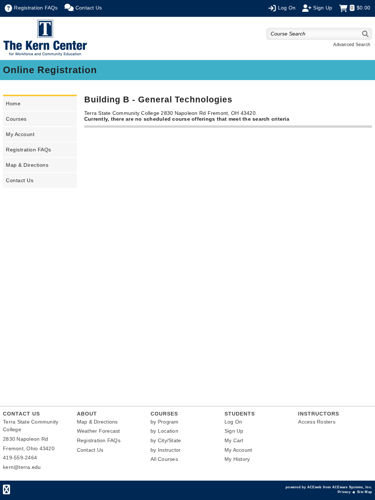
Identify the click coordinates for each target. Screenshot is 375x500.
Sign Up (234, 431)
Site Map (364, 492)
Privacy (344, 492)
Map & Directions (27, 165)
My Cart (234, 440)
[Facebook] (6, 491)
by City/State (166, 440)
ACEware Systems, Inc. (352, 487)
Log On (233, 422)
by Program (165, 422)
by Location (164, 431)
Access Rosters (316, 422)
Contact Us (19, 180)
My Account (20, 134)
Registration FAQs (28, 150)
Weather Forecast (98, 431)
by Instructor (166, 450)
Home (13, 103)
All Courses (164, 459)
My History (237, 459)
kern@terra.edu (22, 467)
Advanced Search (351, 44)
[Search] (365, 34)
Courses (16, 119)
